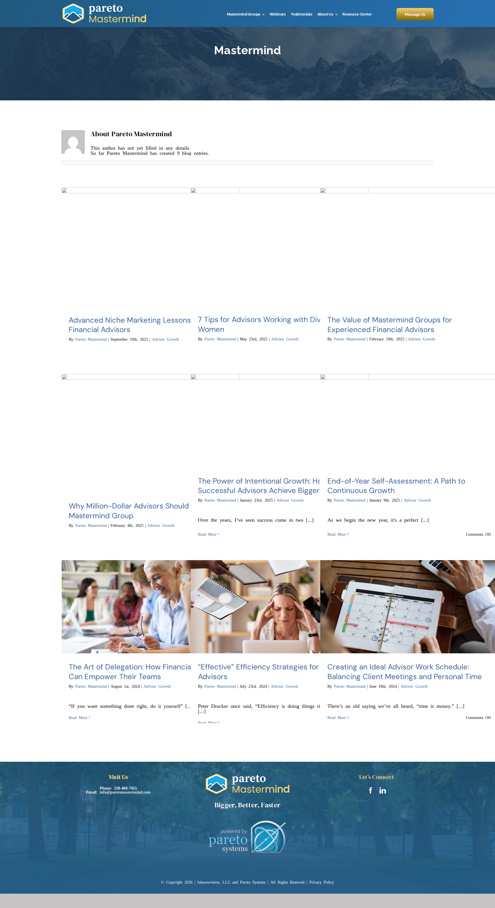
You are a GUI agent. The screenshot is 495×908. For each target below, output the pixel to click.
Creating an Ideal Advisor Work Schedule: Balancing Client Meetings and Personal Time (404, 671)
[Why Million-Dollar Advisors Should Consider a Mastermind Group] (150, 433)
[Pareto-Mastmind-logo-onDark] (104, 5)
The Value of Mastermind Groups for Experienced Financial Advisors (389, 324)
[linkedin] (383, 790)
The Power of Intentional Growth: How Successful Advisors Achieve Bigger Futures (273, 486)
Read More (207, 534)
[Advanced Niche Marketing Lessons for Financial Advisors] (150, 247)
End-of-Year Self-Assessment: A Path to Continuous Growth (396, 486)
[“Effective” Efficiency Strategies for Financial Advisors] (280, 607)
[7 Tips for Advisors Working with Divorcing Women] (280, 247)
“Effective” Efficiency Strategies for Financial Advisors (274, 671)
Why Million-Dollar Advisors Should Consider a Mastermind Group (148, 511)
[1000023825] (247, 818)
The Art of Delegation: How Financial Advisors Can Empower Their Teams (146, 671)
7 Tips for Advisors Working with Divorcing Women (270, 324)
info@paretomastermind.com (125, 792)
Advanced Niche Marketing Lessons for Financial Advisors (135, 325)
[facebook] (371, 790)
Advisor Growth (165, 339)
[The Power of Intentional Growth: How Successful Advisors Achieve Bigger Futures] (280, 420)
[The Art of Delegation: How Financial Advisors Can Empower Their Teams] (150, 607)
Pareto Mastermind (91, 339)
